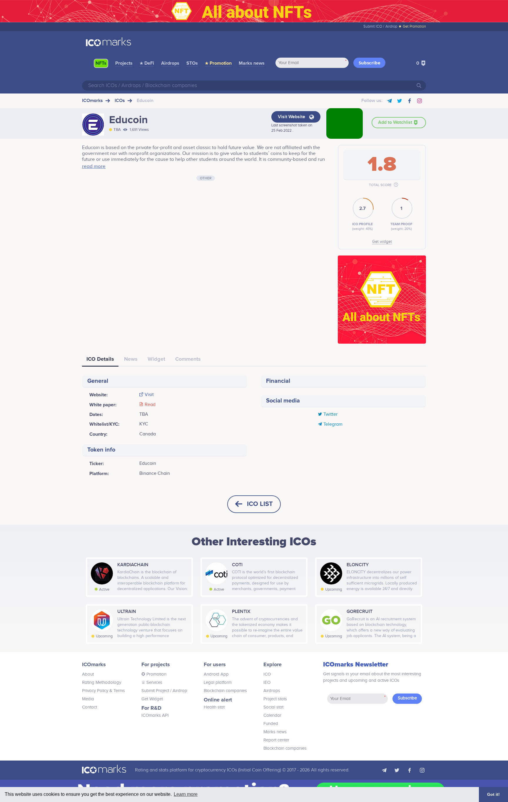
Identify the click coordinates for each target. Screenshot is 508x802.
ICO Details (100, 359)
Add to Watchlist (395, 122)
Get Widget (152, 698)
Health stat (214, 707)
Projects (124, 63)
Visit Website (292, 117)
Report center (276, 740)
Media (88, 698)
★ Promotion (218, 63)
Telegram (332, 424)
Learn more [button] (186, 794)
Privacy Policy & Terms (103, 690)
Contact (89, 707)
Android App (216, 674)
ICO (267, 674)
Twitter (330, 414)
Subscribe (369, 63)
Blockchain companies (225, 690)
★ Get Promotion (412, 26)
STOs (192, 63)
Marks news (252, 63)
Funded (270, 723)
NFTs (101, 63)
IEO (266, 682)
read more (94, 166)
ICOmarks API (155, 715)
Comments (188, 359)
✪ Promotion (153, 674)
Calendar (272, 715)
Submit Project (155, 690)
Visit (149, 394)
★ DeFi (147, 63)
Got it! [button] (493, 794)
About (88, 674)
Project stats (275, 698)
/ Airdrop (178, 690)
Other (205, 178)
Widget (156, 359)
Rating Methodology (101, 682)
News (131, 359)
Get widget (382, 241)
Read (150, 404)
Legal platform (218, 682)
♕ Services (151, 682)
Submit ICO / (373, 26)
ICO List (260, 504)
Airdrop (391, 26)
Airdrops (170, 63)
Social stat (273, 707)
